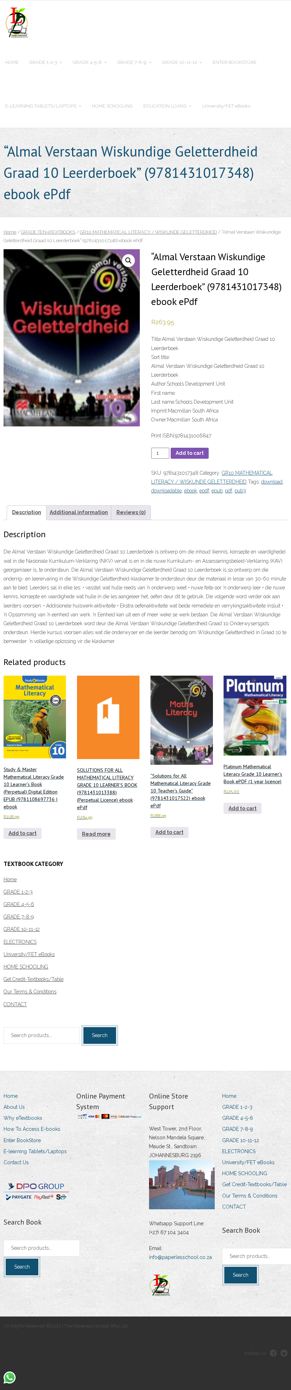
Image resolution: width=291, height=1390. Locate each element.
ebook (190, 491)
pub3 (240, 491)
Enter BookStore (22, 1140)
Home (10, 232)
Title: (156, 339)
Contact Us (16, 1162)
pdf (228, 491)
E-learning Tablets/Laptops (35, 1151)
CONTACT (15, 1004)
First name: (163, 393)
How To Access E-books (32, 1129)
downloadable (166, 491)
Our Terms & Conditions (30, 991)
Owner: (159, 420)
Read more (96, 834)
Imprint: (159, 411)
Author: (159, 384)
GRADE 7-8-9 (19, 917)
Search (100, 1035)
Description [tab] (26, 512)
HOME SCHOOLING (26, 967)
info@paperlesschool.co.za (180, 1257)
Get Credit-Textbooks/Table (34, 979)
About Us (14, 1107)
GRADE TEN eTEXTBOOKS (48, 232)
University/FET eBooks (29, 954)
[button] (128, 260)
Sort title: (160, 357)
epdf (204, 491)
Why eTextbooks (23, 1118)
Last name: (163, 402)
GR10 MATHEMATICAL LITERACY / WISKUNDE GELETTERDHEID (148, 232)
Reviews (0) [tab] (131, 512)
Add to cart (190, 453)
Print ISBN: (163, 435)
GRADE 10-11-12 (22, 929)
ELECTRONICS (20, 942)
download (271, 482)
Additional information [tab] (79, 512)
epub (217, 491)
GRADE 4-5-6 (19, 904)
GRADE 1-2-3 (18, 892)
